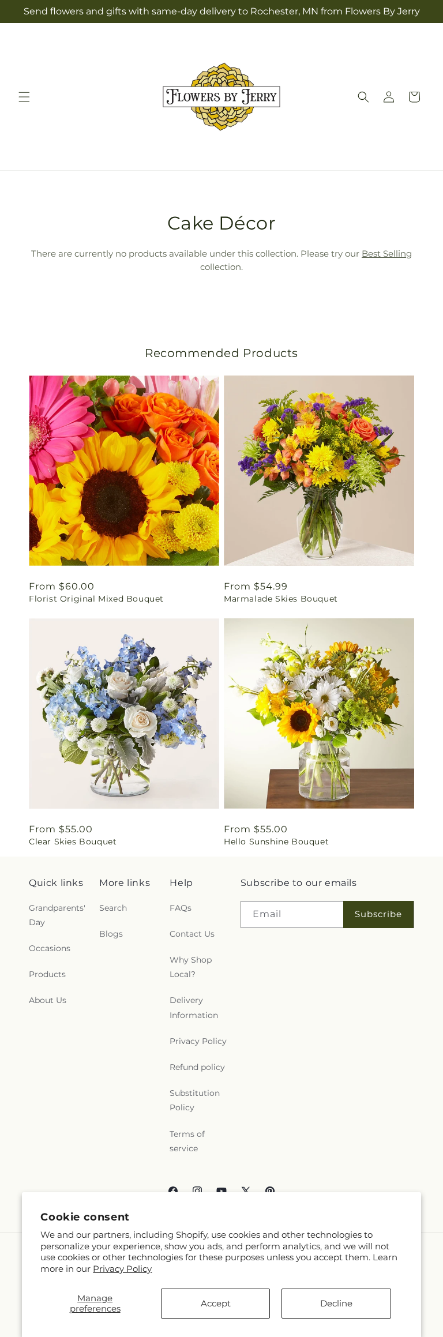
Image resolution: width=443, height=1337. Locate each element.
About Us (47, 1000)
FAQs (181, 908)
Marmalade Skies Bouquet (281, 599)
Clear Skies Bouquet (73, 841)
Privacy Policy (122, 1268)
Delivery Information (194, 1007)
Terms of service (187, 1141)
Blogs (111, 934)
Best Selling (387, 253)
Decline (336, 1303)
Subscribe (378, 913)
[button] (24, 97)
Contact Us (192, 934)
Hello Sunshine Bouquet (276, 841)
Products (47, 974)
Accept (216, 1303)
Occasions (49, 948)
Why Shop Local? (191, 967)
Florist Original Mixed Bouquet (96, 599)
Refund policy (197, 1067)
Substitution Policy (195, 1100)
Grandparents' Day (57, 915)
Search (113, 908)
